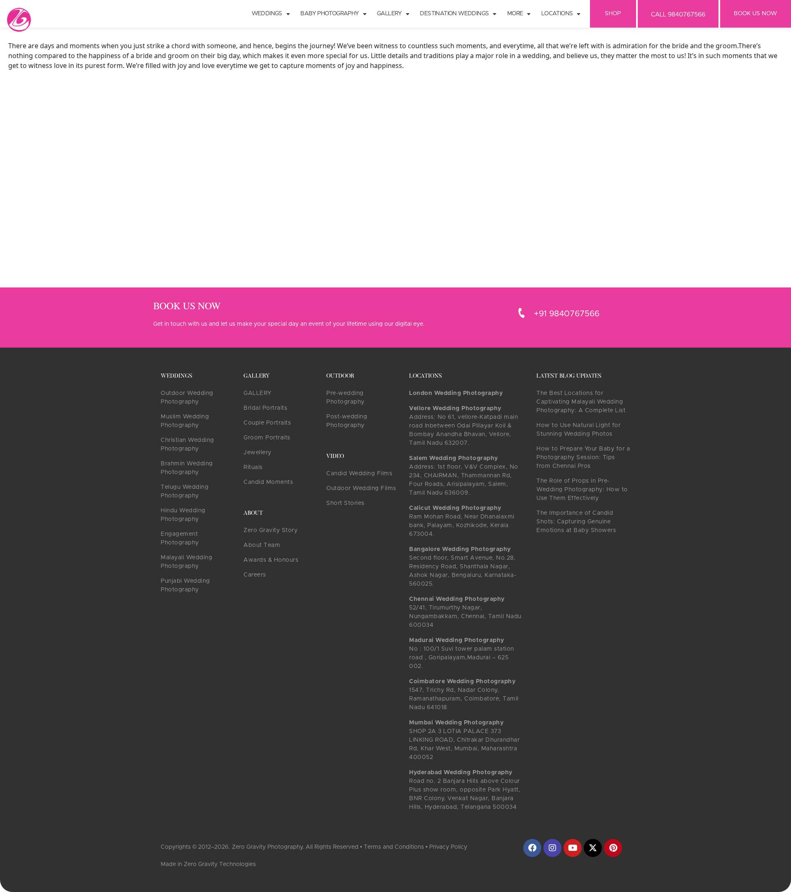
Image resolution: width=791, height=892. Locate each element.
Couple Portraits (267, 423)
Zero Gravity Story (270, 530)
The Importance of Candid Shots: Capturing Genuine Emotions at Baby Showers (576, 521)
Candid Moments (268, 482)
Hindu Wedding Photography (183, 515)
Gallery (389, 13)
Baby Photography (329, 13)
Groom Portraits (266, 438)
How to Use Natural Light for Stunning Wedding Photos (578, 430)
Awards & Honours (270, 560)
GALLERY (257, 393)
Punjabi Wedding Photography (185, 585)
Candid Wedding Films (359, 473)
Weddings (267, 13)
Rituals (253, 467)
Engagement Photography (180, 538)
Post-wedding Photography (346, 421)
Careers (254, 575)
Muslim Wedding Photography (185, 421)
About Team (261, 545)
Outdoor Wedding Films (361, 488)
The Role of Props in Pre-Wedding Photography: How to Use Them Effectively (582, 489)
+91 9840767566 (566, 314)
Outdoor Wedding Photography (187, 397)
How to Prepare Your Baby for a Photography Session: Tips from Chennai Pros (583, 457)
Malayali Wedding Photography (186, 562)
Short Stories (345, 503)
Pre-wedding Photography (345, 397)
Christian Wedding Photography (187, 444)
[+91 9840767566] (521, 313)
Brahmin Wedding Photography (187, 468)
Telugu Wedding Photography (184, 491)
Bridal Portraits (265, 408)
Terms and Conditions (394, 847)
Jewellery (257, 452)
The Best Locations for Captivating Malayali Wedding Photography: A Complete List (580, 401)
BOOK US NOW (755, 13)
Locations (557, 13)
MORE (515, 13)
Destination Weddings (454, 13)
